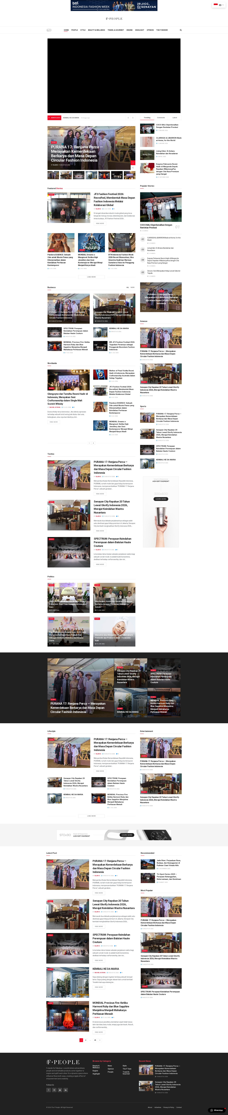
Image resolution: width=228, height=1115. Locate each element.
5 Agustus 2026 (70, 336)
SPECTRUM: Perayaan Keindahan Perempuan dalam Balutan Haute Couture (76, 330)
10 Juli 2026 (67, 407)
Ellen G (55, 165)
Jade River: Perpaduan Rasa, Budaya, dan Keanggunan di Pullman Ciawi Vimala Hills (169, 862)
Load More (91, 277)
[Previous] (89, 443)
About (150, 1107)
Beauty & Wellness (96, 30)
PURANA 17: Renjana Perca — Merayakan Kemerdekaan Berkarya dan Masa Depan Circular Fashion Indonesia (77, 154)
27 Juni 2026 (54, 610)
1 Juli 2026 (113, 268)
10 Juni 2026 (100, 644)
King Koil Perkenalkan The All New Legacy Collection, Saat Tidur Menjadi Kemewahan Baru (67, 604)
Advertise (157, 1107)
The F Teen (127, 1069)
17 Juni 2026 (100, 610)
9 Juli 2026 (114, 381)
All (127, 287)
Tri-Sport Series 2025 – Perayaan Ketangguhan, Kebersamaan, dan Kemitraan (169, 876)
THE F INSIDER (162, 30)
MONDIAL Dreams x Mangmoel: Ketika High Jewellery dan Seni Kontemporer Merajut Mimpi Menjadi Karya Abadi (90, 260)
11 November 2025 (164, 868)
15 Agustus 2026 (56, 321)
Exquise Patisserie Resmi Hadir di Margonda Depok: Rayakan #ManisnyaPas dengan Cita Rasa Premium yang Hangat (167, 169)
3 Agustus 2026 (115, 331)
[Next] (93, 443)
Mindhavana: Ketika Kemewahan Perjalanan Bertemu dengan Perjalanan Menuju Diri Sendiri (113, 604)
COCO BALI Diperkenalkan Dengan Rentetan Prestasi (156, 226)
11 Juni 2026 (54, 644)
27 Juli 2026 (69, 353)
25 (95, 1040)
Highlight (139, 30)
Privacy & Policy (168, 1107)
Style (83, 30)
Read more (100, 223)
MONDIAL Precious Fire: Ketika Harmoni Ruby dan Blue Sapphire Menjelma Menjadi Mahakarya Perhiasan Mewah (162, 706)
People (74, 30)
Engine (130, 30)
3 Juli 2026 (52, 268)
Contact (179, 1107)
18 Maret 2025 (163, 882)
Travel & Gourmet (116, 30)
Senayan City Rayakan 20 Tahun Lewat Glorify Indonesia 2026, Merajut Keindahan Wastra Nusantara (97, 118)
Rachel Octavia (55, 407)
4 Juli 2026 (107, 209)
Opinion (150, 30)
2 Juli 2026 (83, 268)
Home (66, 30)
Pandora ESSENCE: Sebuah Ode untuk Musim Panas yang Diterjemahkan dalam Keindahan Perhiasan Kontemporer (60, 260)
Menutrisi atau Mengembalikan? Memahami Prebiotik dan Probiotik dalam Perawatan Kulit (114, 638)
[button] (217, 1110)
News (54, 142)
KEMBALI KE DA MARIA (119, 328)
